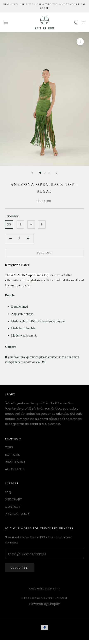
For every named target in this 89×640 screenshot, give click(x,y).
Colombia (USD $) (42, 588)
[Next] (56, 173)
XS (9, 224)
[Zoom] (80, 41)
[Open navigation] (6, 22)
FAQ (8, 492)
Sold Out (44, 252)
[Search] (76, 22)
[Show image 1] (40, 173)
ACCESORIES (14, 469)
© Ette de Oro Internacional (44, 598)
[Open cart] (83, 22)
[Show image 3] (49, 173)
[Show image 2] (45, 173)
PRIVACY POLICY (17, 513)
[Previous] (32, 173)
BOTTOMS (12, 454)
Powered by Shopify (44, 604)
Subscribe (19, 567)
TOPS (9, 447)
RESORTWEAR (15, 461)
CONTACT (12, 506)
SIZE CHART (13, 499)
